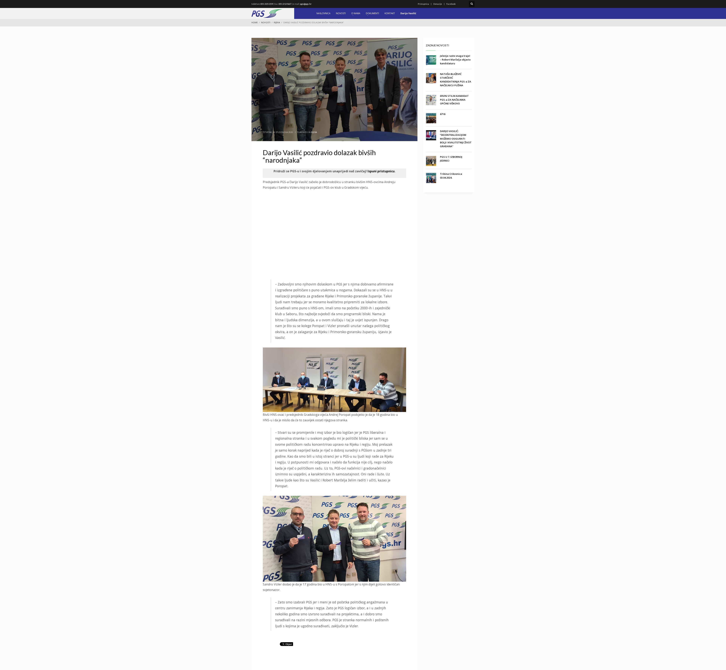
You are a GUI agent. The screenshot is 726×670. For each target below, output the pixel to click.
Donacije (437, 4)
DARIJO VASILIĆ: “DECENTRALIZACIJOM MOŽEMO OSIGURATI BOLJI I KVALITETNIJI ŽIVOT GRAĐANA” (456, 138)
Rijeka (314, 132)
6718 (442, 114)
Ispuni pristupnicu (381, 171)
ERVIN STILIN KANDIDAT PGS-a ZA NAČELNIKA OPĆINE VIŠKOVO (454, 99)
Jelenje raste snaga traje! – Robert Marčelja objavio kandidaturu (455, 59)
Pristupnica (423, 4)
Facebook (451, 4)
